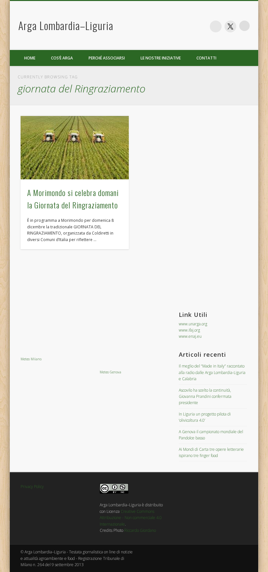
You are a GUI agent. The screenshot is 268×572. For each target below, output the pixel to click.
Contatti (206, 58)
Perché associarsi (107, 58)
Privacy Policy (32, 486)
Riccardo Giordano (140, 530)
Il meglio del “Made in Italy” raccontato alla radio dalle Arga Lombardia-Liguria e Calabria (212, 372)
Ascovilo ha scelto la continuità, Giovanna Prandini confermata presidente (205, 396)
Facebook (216, 26)
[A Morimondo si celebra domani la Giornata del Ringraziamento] (75, 147)
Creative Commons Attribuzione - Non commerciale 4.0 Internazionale (131, 518)
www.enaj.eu (190, 336)
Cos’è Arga (62, 58)
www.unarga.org (193, 324)
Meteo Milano (31, 359)
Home (29, 58)
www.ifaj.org (189, 330)
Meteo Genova (110, 372)
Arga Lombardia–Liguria (65, 25)
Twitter (230, 26)
